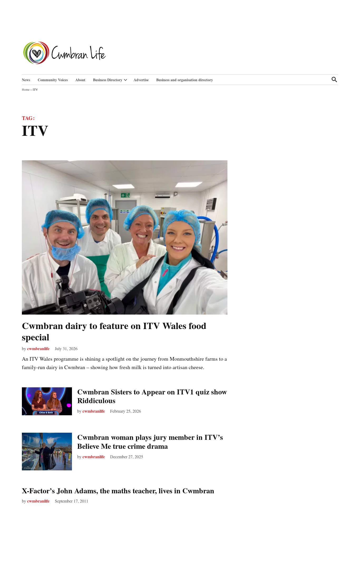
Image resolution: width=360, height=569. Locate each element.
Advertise (141, 80)
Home (26, 89)
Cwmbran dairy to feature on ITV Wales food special (114, 331)
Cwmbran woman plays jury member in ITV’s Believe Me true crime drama (150, 441)
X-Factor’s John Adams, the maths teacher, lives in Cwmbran (118, 490)
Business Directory (107, 80)
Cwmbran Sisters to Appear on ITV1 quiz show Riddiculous (152, 396)
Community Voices (53, 80)
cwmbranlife (38, 348)
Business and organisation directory (184, 80)
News (26, 80)
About (80, 80)
